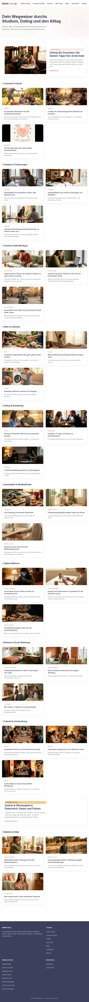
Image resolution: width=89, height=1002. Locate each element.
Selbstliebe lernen (7, 971)
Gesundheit (75, 3)
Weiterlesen (54, 71)
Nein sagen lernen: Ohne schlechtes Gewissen (22, 896)
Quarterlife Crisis (7, 978)
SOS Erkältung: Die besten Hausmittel (18, 512)
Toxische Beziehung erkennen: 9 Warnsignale (22, 470)
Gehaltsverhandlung (8, 982)
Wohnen (84, 3)
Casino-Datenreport (8, 989)
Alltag (67, 3)
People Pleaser (6, 964)
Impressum (49, 964)
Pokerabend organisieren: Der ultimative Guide (66, 749)
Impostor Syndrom (7, 967)
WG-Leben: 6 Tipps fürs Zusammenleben (20, 707)
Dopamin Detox (6, 975)
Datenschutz (50, 967)
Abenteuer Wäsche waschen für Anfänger (20, 391)
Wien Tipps (58, 3)
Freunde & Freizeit (38, 3)
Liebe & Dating (25, 3)
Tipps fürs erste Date (8, 985)
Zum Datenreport (11, 821)
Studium (49, 3)
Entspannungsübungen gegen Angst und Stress (66, 512)
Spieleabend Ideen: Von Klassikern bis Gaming (22, 749)
